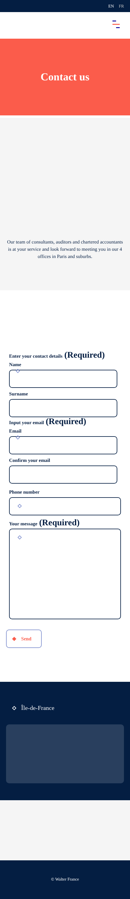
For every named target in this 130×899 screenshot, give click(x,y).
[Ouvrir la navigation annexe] (9, 6)
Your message (44, 524)
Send (26, 638)
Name (15, 364)
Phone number (24, 492)
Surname (18, 394)
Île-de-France (37, 707)
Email (15, 431)
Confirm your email (29, 460)
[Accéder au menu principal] (116, 24)
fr (121, 6)
